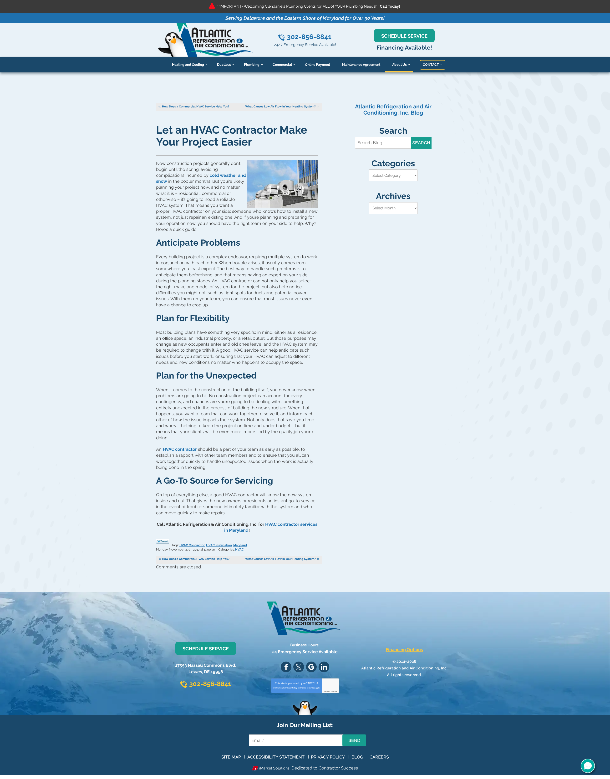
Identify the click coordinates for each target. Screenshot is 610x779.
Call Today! (390, 6)
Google (311, 667)
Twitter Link (162, 541)
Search (421, 142)
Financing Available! (404, 47)
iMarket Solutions (274, 768)
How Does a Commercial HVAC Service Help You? (195, 106)
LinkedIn (324, 667)
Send (354, 740)
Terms (334, 691)
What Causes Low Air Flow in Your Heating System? (280, 106)
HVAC (239, 549)
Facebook (286, 667)
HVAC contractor (180, 449)
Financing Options (404, 649)
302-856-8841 (309, 37)
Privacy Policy (291, 688)
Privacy (327, 691)
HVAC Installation (219, 545)
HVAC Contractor (192, 545)
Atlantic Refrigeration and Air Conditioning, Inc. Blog (393, 109)
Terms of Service (308, 688)
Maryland (240, 545)
